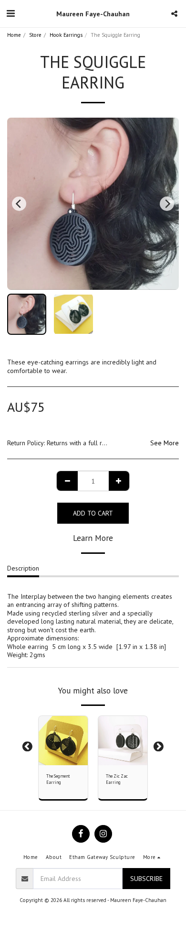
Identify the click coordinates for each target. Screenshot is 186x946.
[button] (10, 13)
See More (164, 443)
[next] (167, 204)
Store (35, 35)
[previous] (19, 204)
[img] (122, 740)
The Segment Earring (58, 779)
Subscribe (146, 878)
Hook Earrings (66, 35)
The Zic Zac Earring (117, 779)
